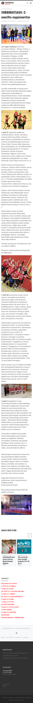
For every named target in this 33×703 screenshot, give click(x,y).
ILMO (4, 686)
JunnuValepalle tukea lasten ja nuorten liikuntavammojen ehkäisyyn (9, 560)
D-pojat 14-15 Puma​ (7, 599)
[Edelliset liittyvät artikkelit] (26, 535)
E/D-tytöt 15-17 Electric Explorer (12, 591)
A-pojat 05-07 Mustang (8, 612)
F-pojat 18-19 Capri (7, 588)
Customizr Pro (20, 700)
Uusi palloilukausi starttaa (10, 655)
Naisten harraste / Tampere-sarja (12, 617)
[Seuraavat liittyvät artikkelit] (30, 535)
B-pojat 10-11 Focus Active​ (10, 607)
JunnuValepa (10, 697)
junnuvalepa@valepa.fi (9, 674)
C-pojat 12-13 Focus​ (7, 602)
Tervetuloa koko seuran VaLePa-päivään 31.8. (16, 653)
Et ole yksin (6, 684)
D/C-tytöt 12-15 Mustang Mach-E (12, 596)
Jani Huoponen (12, 21)
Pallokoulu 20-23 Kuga (9, 583)
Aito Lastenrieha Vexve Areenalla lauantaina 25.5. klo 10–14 (23, 560)
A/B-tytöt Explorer (7, 604)
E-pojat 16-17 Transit (8, 594)
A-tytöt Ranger (6, 609)
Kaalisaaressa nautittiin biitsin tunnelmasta (15, 658)
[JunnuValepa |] (2, 2)
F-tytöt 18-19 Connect (8, 586)
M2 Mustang (5, 615)
